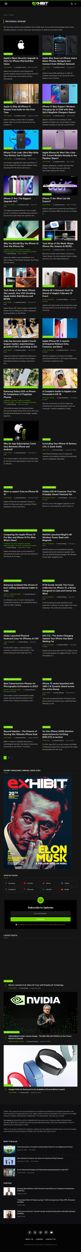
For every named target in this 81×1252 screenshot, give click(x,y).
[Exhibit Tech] (40, 3)
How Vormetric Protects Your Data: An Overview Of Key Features (40, 1158)
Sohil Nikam (63, 498)
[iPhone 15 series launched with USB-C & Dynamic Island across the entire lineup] (59, 670)
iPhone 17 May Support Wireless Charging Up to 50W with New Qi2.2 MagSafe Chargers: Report (59, 109)
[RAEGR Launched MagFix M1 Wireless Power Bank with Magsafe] (59, 522)
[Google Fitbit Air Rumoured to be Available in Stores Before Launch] (40, 1066)
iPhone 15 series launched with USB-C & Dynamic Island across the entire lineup (58, 686)
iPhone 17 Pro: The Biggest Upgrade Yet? (17, 200)
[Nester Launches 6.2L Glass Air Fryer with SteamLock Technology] (40, 961)
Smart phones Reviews (12, 580)
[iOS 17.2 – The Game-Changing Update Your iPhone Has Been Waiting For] (59, 623)
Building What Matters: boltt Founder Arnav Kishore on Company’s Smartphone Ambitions (45, 1190)
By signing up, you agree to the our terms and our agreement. (41, 924)
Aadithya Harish (21, 67)
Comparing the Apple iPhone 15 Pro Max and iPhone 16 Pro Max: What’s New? (20, 537)
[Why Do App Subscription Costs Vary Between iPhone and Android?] (21, 431)
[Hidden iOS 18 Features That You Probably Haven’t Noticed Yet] (59, 478)
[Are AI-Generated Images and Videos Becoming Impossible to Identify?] (9, 1172)
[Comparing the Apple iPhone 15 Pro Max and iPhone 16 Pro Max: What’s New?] (21, 522)
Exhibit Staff (25, 1092)
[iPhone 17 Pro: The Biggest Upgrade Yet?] (21, 185)
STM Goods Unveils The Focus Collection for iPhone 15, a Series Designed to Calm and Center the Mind (59, 589)
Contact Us (51, 1239)
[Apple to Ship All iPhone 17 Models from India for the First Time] (21, 94)
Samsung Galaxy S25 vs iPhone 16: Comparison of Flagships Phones (20, 394)
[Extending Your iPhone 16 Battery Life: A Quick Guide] (59, 431)
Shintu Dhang (12, 253)
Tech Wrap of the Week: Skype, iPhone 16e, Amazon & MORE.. (58, 245)
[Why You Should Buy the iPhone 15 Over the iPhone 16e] (21, 230)
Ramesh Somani (33, 1041)
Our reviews (7, 1120)
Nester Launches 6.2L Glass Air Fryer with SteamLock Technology (36, 985)
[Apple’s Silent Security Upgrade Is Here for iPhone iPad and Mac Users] (21, 45)
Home (5, 15)
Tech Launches (48, 286)
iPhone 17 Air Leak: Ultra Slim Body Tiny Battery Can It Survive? (21, 154)
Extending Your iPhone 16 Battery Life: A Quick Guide (59, 445)
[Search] (71, 3)
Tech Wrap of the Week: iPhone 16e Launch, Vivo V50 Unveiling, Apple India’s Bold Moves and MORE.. (20, 294)
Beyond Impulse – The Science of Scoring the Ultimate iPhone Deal (20, 732)
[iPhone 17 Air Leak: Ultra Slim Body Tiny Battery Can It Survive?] (21, 140)
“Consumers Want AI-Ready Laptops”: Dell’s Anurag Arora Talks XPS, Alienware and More (46, 1201)
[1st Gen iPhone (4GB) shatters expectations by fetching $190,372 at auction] (59, 718)
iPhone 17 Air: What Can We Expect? (56, 200)
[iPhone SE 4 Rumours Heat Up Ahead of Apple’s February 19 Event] (59, 277)
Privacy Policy (53, 924)
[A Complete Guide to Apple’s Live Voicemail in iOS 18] (59, 378)
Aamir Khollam (59, 692)
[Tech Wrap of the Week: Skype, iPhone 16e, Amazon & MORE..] (59, 230)
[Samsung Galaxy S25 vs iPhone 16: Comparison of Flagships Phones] (21, 378)
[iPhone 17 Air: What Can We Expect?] (59, 185)
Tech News (8, 54)
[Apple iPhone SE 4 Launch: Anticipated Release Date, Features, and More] (59, 328)
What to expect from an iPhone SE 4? (21, 493)
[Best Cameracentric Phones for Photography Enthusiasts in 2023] (21, 670)
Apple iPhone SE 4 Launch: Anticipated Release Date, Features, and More (56, 344)
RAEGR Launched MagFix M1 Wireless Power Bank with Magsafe (57, 537)
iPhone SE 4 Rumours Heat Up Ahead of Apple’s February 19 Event (57, 293)
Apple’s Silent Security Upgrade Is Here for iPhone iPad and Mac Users (21, 61)
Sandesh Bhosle (63, 299)
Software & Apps (49, 487)
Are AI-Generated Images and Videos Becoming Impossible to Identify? (42, 1170)
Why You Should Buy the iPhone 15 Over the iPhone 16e (21, 245)
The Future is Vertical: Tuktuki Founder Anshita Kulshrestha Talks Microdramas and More (46, 1212)
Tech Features (9, 194)
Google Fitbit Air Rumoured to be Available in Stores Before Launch (37, 1089)
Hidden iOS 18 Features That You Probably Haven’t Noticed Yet (59, 493)
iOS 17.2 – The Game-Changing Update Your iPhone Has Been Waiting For (57, 638)
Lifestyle (46, 727)
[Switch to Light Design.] (75, 4)
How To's (46, 439)
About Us (29, 1239)
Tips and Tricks (48, 387)
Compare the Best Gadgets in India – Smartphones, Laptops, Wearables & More (32, 239)
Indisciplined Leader (12, 1032)
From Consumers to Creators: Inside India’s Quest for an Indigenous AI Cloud (44, 1147)
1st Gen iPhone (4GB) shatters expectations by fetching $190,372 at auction (57, 734)
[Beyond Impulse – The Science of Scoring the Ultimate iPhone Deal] (21, 718)
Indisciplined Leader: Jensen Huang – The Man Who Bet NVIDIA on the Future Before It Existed (40, 1037)
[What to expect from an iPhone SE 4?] (21, 478)
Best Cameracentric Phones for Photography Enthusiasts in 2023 (21, 685)
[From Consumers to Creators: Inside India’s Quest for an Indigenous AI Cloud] (9, 1150)
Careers (39, 1239)
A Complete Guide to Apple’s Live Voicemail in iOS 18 (59, 393)
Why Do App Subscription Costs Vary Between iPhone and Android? (20, 446)
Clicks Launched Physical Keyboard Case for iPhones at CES (21, 637)
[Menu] (6, 3)
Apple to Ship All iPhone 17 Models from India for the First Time (19, 109)
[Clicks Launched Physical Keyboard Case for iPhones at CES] (21, 623)
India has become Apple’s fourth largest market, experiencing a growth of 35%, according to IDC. (21, 344)
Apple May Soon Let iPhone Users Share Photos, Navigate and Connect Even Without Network (59, 61)
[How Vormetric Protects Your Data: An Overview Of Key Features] (9, 1161)
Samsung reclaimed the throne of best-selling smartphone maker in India (21, 588)
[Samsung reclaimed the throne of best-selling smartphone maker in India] (21, 572)
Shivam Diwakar (58, 450)
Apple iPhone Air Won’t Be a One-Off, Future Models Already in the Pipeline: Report (59, 155)
